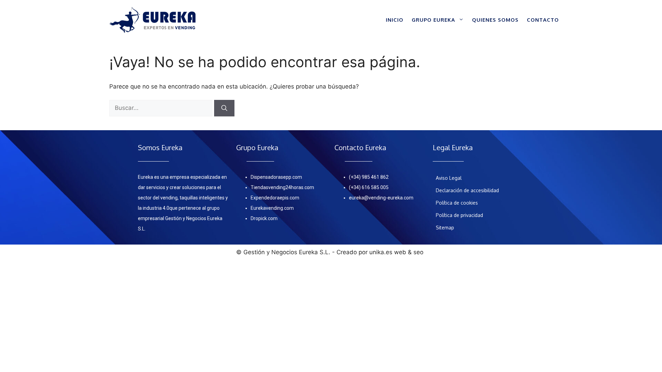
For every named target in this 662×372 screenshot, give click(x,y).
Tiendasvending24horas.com (282, 187)
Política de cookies (457, 203)
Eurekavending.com (272, 208)
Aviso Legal (449, 178)
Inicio (394, 20)
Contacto (543, 20)
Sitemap (445, 227)
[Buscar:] (161, 107)
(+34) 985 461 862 (369, 177)
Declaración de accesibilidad (467, 190)
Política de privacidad (459, 215)
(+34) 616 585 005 (369, 187)
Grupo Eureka (433, 20)
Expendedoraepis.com (275, 197)
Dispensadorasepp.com (276, 177)
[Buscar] (224, 108)
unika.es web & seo (396, 252)
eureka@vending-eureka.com (381, 197)
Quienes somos (495, 20)
